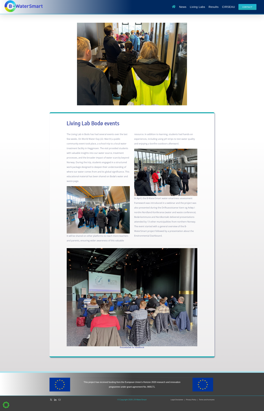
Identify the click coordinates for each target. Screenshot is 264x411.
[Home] (174, 6)
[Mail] (59, 400)
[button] (6, 405)
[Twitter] (51, 400)
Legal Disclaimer (177, 400)
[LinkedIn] (55, 400)
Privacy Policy (191, 400)
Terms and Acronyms (207, 400)
